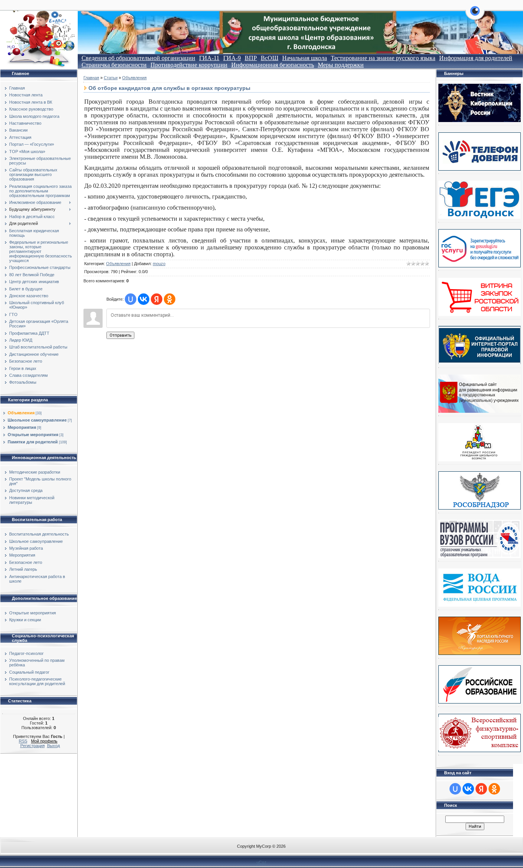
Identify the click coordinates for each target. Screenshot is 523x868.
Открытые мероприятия (33, 434)
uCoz (261, 862)
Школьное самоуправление (37, 420)
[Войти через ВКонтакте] (143, 299)
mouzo (159, 263)
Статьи (111, 77)
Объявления (21, 412)
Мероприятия (22, 427)
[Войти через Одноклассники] (169, 299)
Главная (91, 77)
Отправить (120, 335)
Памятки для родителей (33, 442)
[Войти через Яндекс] (156, 299)
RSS (23, 741)
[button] (475, 15)
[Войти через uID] (130, 299)
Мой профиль (44, 741)
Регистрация (32, 745)
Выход (53, 745)
